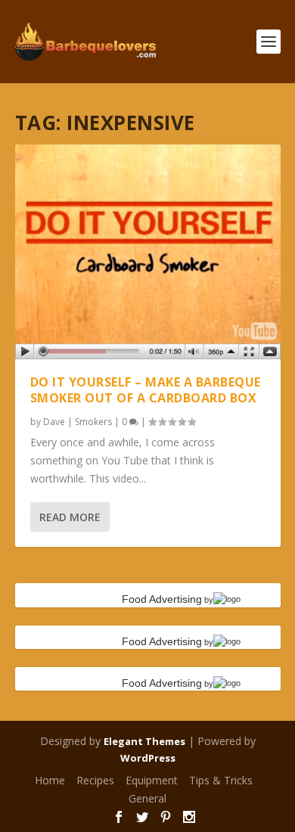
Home (50, 780)
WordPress (147, 758)
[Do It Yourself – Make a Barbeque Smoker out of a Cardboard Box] (148, 251)
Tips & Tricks (221, 780)
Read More (70, 517)
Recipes (95, 780)
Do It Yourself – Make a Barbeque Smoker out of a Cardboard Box (145, 390)
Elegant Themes (144, 741)
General (147, 798)
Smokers (93, 421)
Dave (54, 421)
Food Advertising (162, 599)
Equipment (152, 780)
